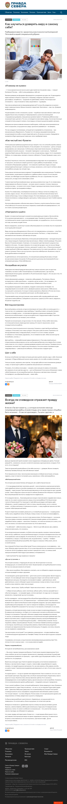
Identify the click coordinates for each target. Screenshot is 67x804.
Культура (28, 756)
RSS (26, 760)
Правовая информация (12, 774)
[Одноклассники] (8, 384)
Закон (49, 12)
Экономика (24, 12)
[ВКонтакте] (6, 384)
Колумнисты (48, 751)
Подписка (8, 767)
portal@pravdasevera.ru (20, 790)
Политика (16, 12)
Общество (8, 12)
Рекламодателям (11, 760)
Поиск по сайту (9, 772)
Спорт (46, 749)
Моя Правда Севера (51, 754)
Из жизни (8, 19)
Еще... (54, 12)
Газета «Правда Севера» (12, 765)
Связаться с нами (10, 769)
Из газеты (24, 19)
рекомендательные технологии (35, 796)
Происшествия (41, 12)
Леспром (32, 12)
